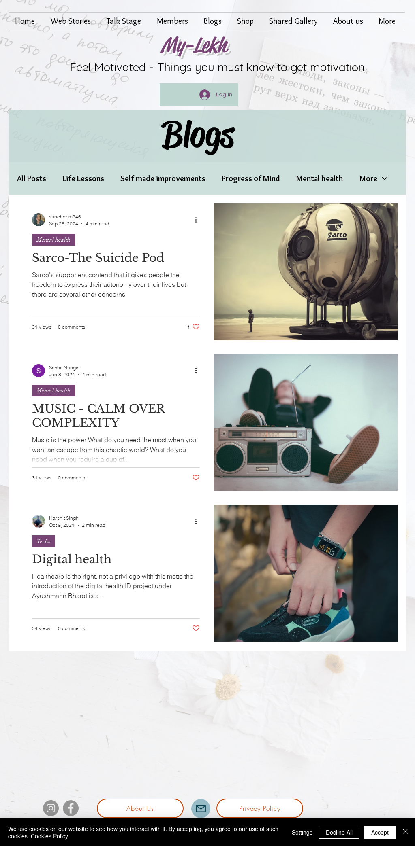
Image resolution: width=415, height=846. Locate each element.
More (368, 178)
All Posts (31, 178)
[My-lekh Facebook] (71, 808)
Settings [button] (302, 832)
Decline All (339, 832)
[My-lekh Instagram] (51, 808)
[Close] (405, 832)
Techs (43, 541)
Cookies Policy (49, 836)
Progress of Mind (251, 178)
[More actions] (198, 220)
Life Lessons (83, 178)
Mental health (319, 178)
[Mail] (200, 808)
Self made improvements (162, 178)
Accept (380, 832)
